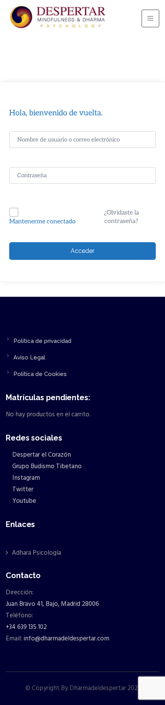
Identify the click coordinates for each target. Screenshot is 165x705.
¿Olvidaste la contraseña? (121, 217)
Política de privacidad (42, 341)
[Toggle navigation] (150, 18)
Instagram (25, 478)
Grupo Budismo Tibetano (46, 466)
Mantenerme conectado (42, 221)
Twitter (22, 489)
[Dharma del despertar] (58, 18)
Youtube (23, 501)
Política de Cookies (40, 374)
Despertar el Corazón (41, 455)
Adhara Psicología (36, 553)
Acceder (82, 250)
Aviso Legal (29, 357)
